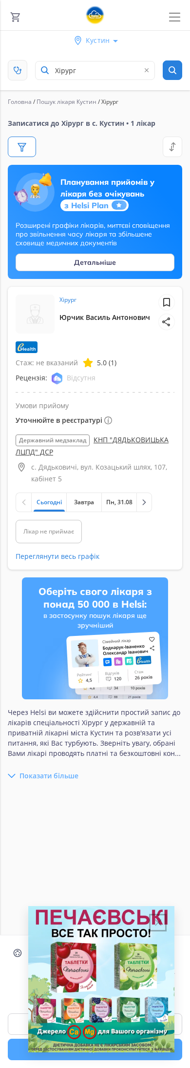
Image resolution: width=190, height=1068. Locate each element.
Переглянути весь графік (57, 556)
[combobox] (95, 70)
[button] (166, 322)
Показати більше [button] (48, 775)
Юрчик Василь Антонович (104, 317)
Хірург (67, 300)
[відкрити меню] (174, 17)
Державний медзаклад (52, 440)
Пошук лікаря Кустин (66, 102)
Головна (20, 102)
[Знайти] (172, 70)
